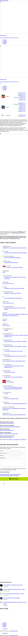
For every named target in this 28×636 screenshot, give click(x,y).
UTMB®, (6, 330)
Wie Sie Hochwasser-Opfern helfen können (13, 298)
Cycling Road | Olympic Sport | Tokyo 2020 (13, 351)
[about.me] (21, 94)
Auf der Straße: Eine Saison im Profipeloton (13, 377)
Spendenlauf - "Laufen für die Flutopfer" (12, 293)
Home (4, 272)
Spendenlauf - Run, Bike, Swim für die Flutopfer (14, 288)
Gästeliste (5, 42)
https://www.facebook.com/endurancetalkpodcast (10, 426)
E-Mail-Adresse (3, 453)
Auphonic (11, 439)
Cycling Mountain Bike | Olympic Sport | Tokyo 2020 (15, 356)
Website (1, 455)
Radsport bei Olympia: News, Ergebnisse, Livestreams (15, 346)
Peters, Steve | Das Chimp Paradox (11, 398)
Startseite (5, 39)
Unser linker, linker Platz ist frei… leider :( (16, 589)
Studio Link (23, 439)
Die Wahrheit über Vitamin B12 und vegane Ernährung (15, 252)
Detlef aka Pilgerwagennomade (9, 602)
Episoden (5, 41)
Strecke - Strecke (6, 325)
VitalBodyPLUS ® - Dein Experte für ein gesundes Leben (15, 247)
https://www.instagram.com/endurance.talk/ (9, 433)
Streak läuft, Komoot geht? (16, 584)
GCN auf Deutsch (10, 381)
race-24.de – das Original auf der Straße (14, 267)
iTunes (16, 237)
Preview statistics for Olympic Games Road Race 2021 (14, 361)
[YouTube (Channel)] (19, 97)
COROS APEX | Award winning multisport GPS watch (15, 403)
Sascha (4, 589)
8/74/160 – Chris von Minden (14, 597)
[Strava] (22, 98)
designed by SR (14, 630)
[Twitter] (22, 96)
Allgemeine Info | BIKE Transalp (11, 262)
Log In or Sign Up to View (8, 283)
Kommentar (3, 457)
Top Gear (6, 393)
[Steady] (22, 110)
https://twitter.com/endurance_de (6, 430)
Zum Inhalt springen (4, 0)
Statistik (4, 43)
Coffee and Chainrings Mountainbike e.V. (12, 257)
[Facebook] (21, 93)
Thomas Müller (6, 584)
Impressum (5, 628)
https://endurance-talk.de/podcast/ (7, 423)
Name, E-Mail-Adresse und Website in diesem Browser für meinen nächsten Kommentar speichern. (13, 469)
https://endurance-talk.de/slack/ (6, 437)
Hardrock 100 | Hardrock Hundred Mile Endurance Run (14, 414)
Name (1, 450)
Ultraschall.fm (16, 439)
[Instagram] (21, 95)
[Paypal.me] (21, 111)
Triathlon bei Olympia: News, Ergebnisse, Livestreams (15, 341)
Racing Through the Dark (9, 372)
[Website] (21, 99)
